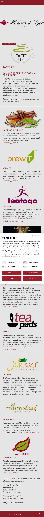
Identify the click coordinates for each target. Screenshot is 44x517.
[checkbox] (4, 262)
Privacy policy (37, 236)
